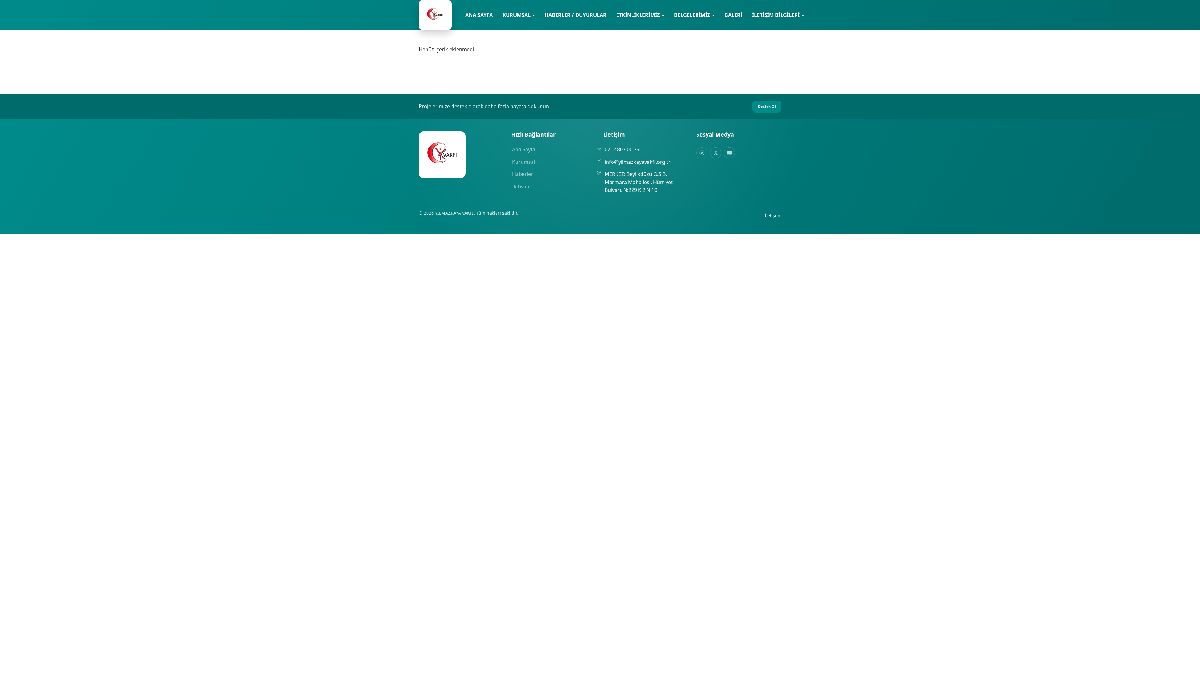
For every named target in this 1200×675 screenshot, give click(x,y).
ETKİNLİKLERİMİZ (638, 15)
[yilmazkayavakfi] (435, 15)
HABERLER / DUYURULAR (576, 15)
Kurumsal (523, 161)
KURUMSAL (516, 15)
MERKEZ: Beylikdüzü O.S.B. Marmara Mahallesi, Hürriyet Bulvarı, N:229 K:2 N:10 (639, 182)
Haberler (522, 174)
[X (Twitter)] (715, 152)
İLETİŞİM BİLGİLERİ (776, 15)
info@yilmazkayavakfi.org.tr (638, 161)
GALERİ (733, 15)
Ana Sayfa (523, 149)
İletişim (520, 186)
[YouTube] (729, 152)
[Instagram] (702, 152)
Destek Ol (767, 106)
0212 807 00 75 (622, 149)
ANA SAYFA (479, 15)
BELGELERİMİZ (692, 15)
